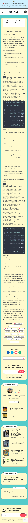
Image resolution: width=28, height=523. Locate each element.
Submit (21, 371)
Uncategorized (15, 341)
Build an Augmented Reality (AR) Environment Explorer (17, 442)
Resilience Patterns (20, 336)
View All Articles (14, 401)
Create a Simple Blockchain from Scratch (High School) (15, 414)
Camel (15, 331)
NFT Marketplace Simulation (16, 408)
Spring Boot (18, 339)
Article (8, 331)
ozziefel (17, 389)
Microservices (9, 336)
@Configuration (18, 323)
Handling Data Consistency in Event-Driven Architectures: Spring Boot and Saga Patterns (17, 460)
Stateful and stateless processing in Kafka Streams (13, 478)
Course (15, 333)
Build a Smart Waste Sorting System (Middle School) (17, 451)
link (5, 134)
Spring (10, 339)
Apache (22, 328)
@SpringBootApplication (11, 328)
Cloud (22, 331)
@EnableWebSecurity (15, 326)
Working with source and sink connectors (14, 493)
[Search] (25, 11)
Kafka (22, 333)
